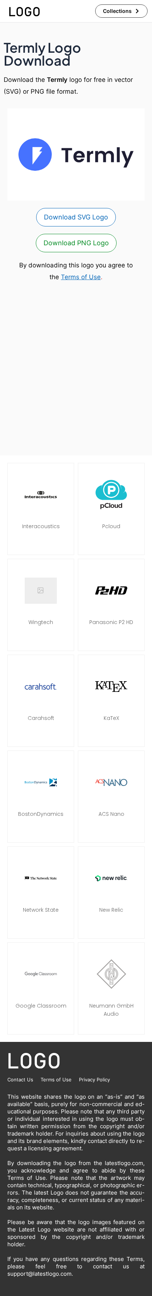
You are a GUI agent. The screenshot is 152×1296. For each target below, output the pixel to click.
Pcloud (111, 526)
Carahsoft (41, 718)
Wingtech (40, 622)
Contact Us (20, 1079)
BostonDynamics (40, 814)
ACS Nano (111, 814)
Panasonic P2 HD (111, 622)
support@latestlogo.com (39, 1273)
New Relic (111, 910)
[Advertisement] (76, 369)
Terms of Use (81, 277)
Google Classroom (40, 1005)
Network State (41, 910)
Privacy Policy (94, 1079)
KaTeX (111, 718)
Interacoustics (41, 526)
